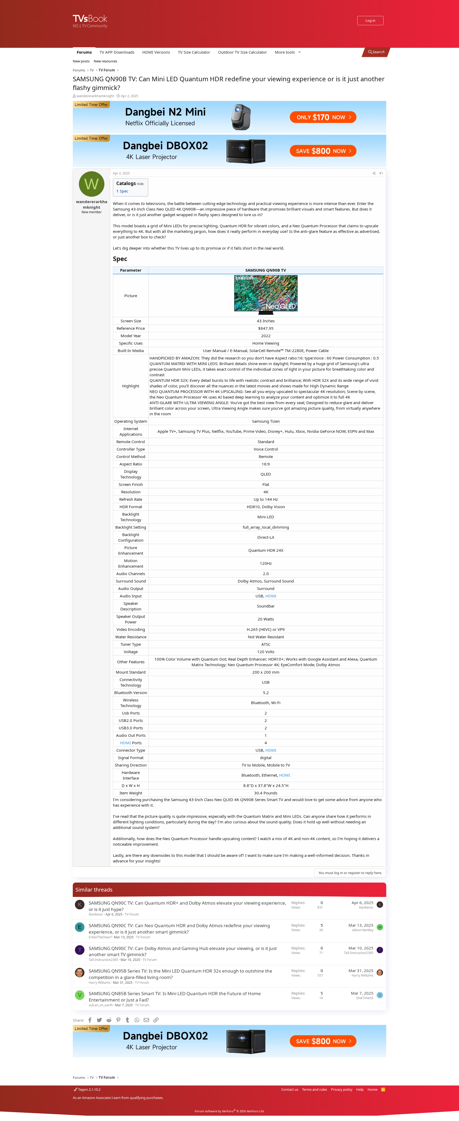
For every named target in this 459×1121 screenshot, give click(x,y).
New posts (81, 61)
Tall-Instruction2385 (103, 959)
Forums (84, 52)
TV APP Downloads (117, 52)
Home (372, 1089)
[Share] (374, 173)
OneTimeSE (364, 998)
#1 (381, 173)
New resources (105, 61)
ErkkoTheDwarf (100, 937)
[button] (287, 52)
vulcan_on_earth (101, 1005)
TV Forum (132, 914)
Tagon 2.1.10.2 (88, 1089)
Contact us (289, 1089)
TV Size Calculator (194, 52)
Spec (124, 191)
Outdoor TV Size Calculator (242, 52)
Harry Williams (99, 982)
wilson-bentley (362, 930)
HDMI (270, 595)
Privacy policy (341, 1089)
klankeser (96, 914)
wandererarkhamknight (95, 95)
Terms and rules (314, 1089)
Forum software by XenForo (230, 1111)
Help (360, 1089)
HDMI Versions (156, 52)
